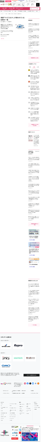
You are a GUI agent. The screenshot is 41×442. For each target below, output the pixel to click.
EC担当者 (14, 1)
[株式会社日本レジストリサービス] (6, 358)
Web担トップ (2, 13)
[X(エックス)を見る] (30, 383)
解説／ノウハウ (22, 404)
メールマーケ (12, 418)
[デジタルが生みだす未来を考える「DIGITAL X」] (14, 435)
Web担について (28, 4)
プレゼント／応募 (37, 407)
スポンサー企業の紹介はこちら (31, 375)
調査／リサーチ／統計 (13, 411)
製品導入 (21, 1)
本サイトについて (5, 390)
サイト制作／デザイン (31, 11)
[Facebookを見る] (28, 383)
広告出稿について (32, 4)
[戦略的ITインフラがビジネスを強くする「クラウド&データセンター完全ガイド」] (14, 427)
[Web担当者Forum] (6, 384)
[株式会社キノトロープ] (18, 358)
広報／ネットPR (3, 416)
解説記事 (36, 403)
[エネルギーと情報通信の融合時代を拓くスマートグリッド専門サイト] (14, 433)
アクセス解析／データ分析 (22, 11)
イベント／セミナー (29, 411)
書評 (27, 406)
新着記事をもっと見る (34, 57)
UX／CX (2, 414)
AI (12, 11)
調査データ (21, 406)
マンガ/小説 (28, 408)
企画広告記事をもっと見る (34, 224)
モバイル (2, 418)
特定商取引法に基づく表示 (16, 393)
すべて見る (35, 324)
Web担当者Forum (4, 4)
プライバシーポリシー (6, 393)
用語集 (6, 13)
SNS (15, 11)
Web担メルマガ (19, 5)
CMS (37, 11)
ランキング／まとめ (22, 413)
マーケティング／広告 (7, 11)
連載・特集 (23, 4)
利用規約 (32, 390)
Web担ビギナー (14, 4)
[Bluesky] (33, 383)
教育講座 (32, 1)
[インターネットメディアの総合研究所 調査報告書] (14, 430)
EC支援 (34, 1)
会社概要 (23, 393)
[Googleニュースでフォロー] (36, 383)
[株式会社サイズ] (30, 358)
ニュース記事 (36, 405)
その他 (11, 420)
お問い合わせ (24, 390)
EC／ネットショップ (13, 416)
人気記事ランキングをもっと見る (34, 125)
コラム (21, 408)
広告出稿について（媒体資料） (16, 391)
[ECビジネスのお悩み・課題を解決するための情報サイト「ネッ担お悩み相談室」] (14, 438)
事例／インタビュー (29, 404)
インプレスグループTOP (34, 393)
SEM (2, 420)
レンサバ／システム (13, 414)
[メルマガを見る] (25, 383)
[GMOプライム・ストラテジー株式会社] (6, 366)
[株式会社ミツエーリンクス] (6, 345)
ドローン (30, 1)
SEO (1, 11)
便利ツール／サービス (22, 411)
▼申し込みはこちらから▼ (26, 431)
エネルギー (27, 1)
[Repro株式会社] (18, 345)
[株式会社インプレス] (5, 433)
